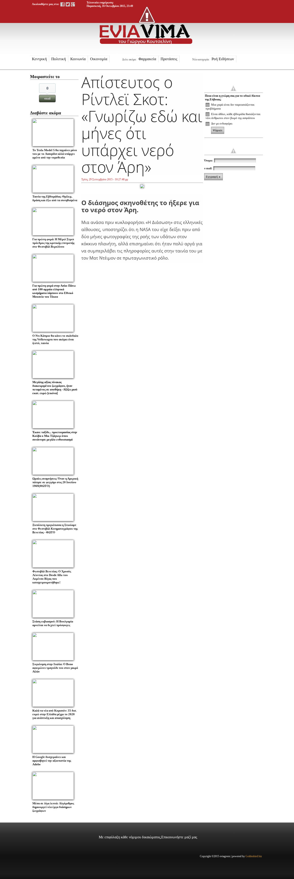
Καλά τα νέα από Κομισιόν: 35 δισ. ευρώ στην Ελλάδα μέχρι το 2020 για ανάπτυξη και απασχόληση (54, 714)
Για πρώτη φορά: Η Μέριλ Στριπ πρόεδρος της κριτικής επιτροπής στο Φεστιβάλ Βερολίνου (53, 242)
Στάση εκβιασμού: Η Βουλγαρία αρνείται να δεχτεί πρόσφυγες (52, 623)
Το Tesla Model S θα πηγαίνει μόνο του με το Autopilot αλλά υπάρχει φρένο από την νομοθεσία (54, 153)
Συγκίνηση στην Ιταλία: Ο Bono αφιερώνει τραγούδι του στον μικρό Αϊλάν (55, 667)
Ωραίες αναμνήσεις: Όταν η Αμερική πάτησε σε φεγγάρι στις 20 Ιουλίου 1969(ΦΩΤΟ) (55, 482)
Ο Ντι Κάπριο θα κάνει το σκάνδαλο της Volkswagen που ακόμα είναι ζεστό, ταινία (55, 339)
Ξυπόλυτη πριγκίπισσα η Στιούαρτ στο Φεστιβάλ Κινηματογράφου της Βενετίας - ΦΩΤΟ (55, 528)
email (47, 98)
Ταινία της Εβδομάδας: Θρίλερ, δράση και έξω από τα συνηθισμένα (54, 198)
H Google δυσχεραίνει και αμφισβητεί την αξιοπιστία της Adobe (51, 760)
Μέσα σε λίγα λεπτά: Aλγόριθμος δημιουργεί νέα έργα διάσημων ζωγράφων (53, 807)
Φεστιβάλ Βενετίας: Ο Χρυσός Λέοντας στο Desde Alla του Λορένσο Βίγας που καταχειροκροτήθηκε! (51, 577)
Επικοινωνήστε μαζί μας (179, 837)
